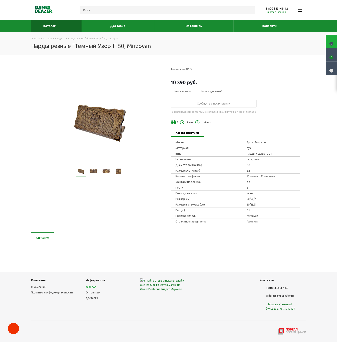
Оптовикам (93, 292)
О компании (38, 287)
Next (128, 171)
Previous (71, 171)
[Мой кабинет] (300, 10)
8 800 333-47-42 (277, 8)
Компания (38, 280)
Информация (95, 280)
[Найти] (250, 10)
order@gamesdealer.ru (280, 295)
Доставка (92, 297)
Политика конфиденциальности (52, 292)
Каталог (91, 287)
